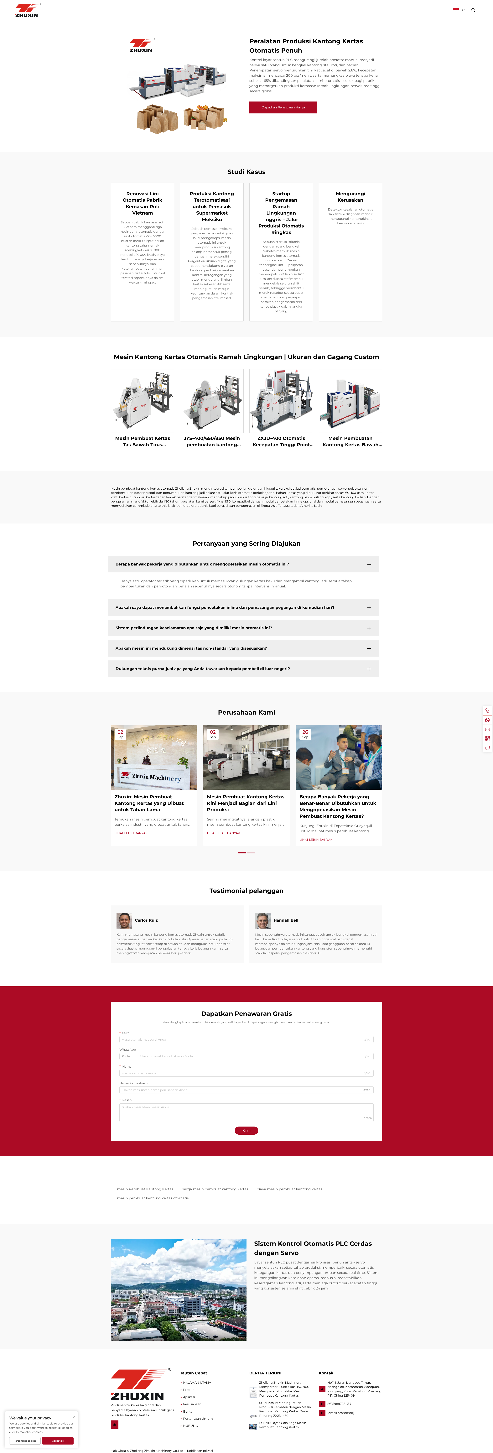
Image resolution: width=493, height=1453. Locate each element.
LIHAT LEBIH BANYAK (131, 833)
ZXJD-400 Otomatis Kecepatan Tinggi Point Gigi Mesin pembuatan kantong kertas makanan (281, 441)
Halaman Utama (329, 10)
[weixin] (487, 738)
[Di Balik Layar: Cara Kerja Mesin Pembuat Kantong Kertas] (253, 1426)
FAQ (445, 10)
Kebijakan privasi (200, 1451)
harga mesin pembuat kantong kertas (215, 1189)
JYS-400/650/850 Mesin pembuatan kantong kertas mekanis (212, 441)
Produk (354, 10)
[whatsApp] (487, 720)
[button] (242, 852)
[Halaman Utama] (141, 1383)
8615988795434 (339, 1404)
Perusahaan (394, 10)
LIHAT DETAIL (142, 401)
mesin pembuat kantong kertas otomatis (153, 1198)
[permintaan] (487, 747)
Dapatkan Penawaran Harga (283, 107)
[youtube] (114, 1424)
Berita (415, 10)
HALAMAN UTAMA (197, 1382)
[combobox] (128, 1056)
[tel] (487, 710)
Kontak (431, 10)
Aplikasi (372, 10)
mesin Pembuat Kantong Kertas (145, 1189)
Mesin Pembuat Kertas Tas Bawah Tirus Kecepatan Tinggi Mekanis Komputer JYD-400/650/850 (142, 441)
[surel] (487, 729)
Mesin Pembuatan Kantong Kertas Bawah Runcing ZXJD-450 (351, 441)
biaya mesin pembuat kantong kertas (289, 1189)
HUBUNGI (191, 1426)
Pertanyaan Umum (198, 1418)
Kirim (246, 1130)
